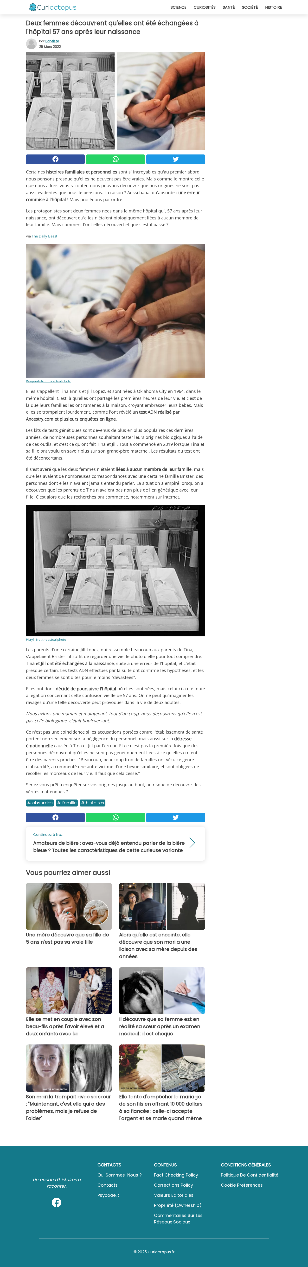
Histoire (273, 7)
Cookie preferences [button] (242, 1185)
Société (250, 7)
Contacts (107, 1185)
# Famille (67, 803)
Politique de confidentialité (249, 1175)
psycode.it (108, 1195)
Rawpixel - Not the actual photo (48, 381)
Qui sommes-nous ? (119, 1175)
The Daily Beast (44, 236)
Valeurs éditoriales (173, 1195)
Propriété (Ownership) (178, 1205)
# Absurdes (40, 803)
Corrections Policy (173, 1185)
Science (178, 7)
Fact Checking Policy (176, 1175)
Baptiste (52, 41)
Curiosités (205, 7)
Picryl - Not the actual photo (46, 639)
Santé (229, 7)
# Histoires (92, 803)
